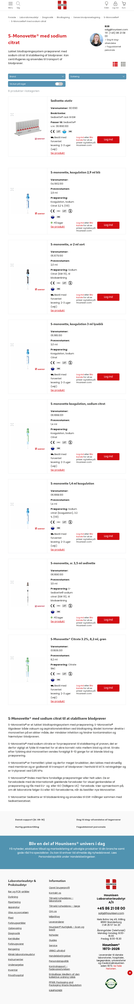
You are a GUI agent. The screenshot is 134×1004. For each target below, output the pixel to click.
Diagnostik (14, 933)
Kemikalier (14, 938)
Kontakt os (55, 893)
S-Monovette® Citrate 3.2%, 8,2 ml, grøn (78, 639)
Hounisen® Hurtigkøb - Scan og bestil (66, 928)
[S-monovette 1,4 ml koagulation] (28, 516)
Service (53, 945)
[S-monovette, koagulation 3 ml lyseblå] (28, 356)
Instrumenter (15, 959)
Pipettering (14, 902)
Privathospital (16, 975)
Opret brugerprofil (59, 887)
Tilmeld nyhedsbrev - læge (64, 906)
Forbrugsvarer (16, 943)
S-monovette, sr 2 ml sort (68, 244)
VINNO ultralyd (57, 950)
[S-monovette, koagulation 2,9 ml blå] (28, 201)
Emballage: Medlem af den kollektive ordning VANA (64, 976)
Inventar (13, 970)
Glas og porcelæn (18, 912)
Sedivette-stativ (61, 100)
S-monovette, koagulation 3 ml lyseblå (77, 324)
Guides (53, 940)
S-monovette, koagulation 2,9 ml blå (75, 172)
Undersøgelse (16, 964)
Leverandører (56, 921)
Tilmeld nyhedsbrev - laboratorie (61, 900)
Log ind (80, 137)
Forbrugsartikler (17, 923)
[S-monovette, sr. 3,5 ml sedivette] (28, 594)
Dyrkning (13, 896)
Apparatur (14, 907)
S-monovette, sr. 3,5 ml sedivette (73, 563)
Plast (11, 917)
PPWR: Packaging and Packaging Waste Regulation (65, 984)
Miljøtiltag (54, 916)
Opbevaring (15, 928)
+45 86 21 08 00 (111, 908)
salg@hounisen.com (116, 29)
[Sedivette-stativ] (28, 126)
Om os (53, 911)
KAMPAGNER (55, 990)
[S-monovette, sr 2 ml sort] (28, 277)
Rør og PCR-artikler (18, 891)
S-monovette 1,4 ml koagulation (72, 483)
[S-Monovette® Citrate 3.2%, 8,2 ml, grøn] (28, 670)
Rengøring (14, 949)
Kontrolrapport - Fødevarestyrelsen (59, 968)
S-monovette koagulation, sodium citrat (78, 403)
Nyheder (54, 935)
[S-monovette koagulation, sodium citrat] (28, 436)
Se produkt (58, 153)
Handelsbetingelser (60, 955)
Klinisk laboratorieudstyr (21, 954)
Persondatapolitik (59, 961)
